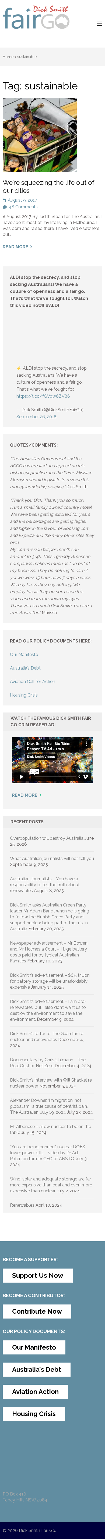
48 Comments (23, 206)
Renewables (22, 1205)
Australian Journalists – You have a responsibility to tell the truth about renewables (45, 884)
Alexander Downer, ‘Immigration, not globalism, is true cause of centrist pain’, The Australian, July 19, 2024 (49, 1106)
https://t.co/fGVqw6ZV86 (43, 396)
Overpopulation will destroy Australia (46, 838)
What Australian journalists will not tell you (52, 858)
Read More (15, 246)
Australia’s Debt (25, 668)
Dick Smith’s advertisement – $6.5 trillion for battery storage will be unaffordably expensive (50, 981)
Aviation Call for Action (32, 681)
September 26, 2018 (36, 416)
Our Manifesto (24, 654)
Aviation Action (35, 1392)
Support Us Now (37, 1275)
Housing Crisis (24, 695)
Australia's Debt (36, 1369)
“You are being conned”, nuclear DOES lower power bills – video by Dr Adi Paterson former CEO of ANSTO (47, 1152)
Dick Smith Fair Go (37, 1530)
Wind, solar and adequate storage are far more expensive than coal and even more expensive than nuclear (51, 1184)
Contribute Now (37, 1311)
